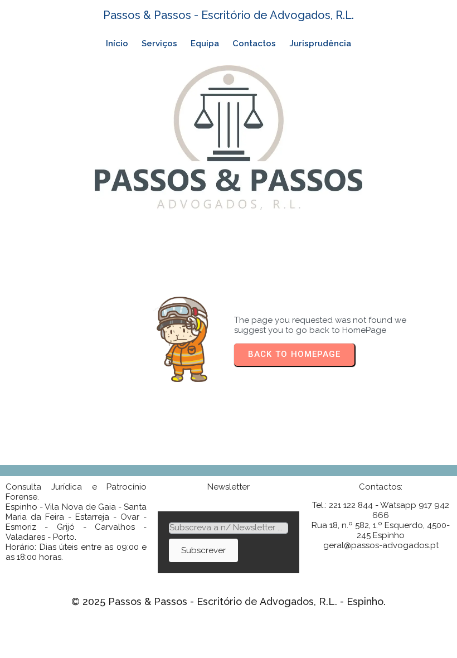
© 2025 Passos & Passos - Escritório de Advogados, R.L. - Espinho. (228, 601)
